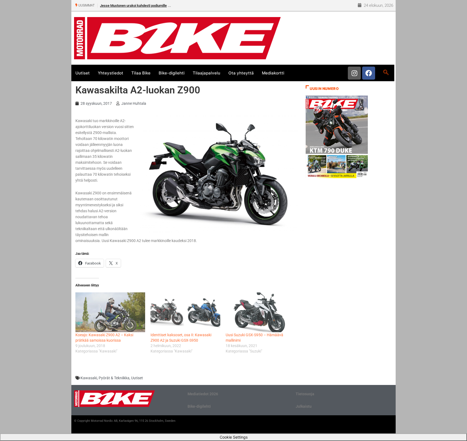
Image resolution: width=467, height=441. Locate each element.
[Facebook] (368, 73)
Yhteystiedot (110, 73)
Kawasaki (89, 378)
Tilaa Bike (141, 73)
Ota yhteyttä (241, 73)
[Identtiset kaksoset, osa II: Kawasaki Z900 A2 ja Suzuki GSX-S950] (185, 312)
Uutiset (82, 73)
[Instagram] (354, 73)
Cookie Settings (234, 437)
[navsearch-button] (386, 73)
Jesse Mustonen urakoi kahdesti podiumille (133, 6)
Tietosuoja (305, 394)
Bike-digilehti (172, 73)
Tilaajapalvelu (206, 73)
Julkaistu (304, 406)
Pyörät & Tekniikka (114, 378)
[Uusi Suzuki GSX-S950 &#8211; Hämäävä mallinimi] (260, 312)
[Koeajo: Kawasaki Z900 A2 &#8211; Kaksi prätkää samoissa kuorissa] (110, 312)
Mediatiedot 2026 (203, 394)
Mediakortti (273, 73)
